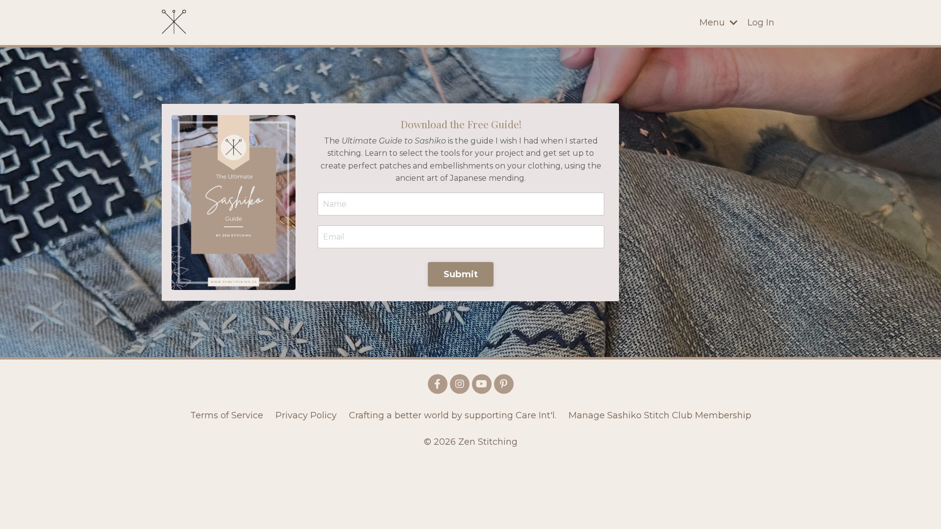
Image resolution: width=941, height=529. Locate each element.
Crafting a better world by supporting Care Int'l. (452, 415)
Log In (760, 22)
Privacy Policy (306, 415)
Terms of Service (226, 415)
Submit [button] (461, 274)
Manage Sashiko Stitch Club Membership (660, 415)
